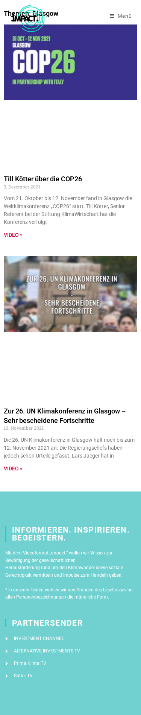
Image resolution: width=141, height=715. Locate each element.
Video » (13, 235)
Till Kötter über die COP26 (43, 179)
